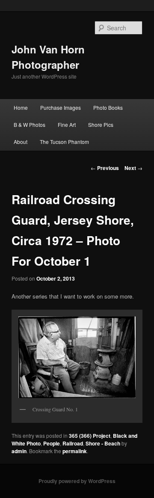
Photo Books (108, 107)
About (20, 141)
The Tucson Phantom (64, 141)
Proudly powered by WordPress (77, 481)
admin (19, 451)
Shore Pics (100, 124)
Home (21, 107)
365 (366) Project (89, 435)
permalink (74, 451)
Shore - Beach (103, 443)
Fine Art (67, 124)
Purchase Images (60, 107)
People (51, 443)
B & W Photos (29, 124)
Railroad (72, 443)
